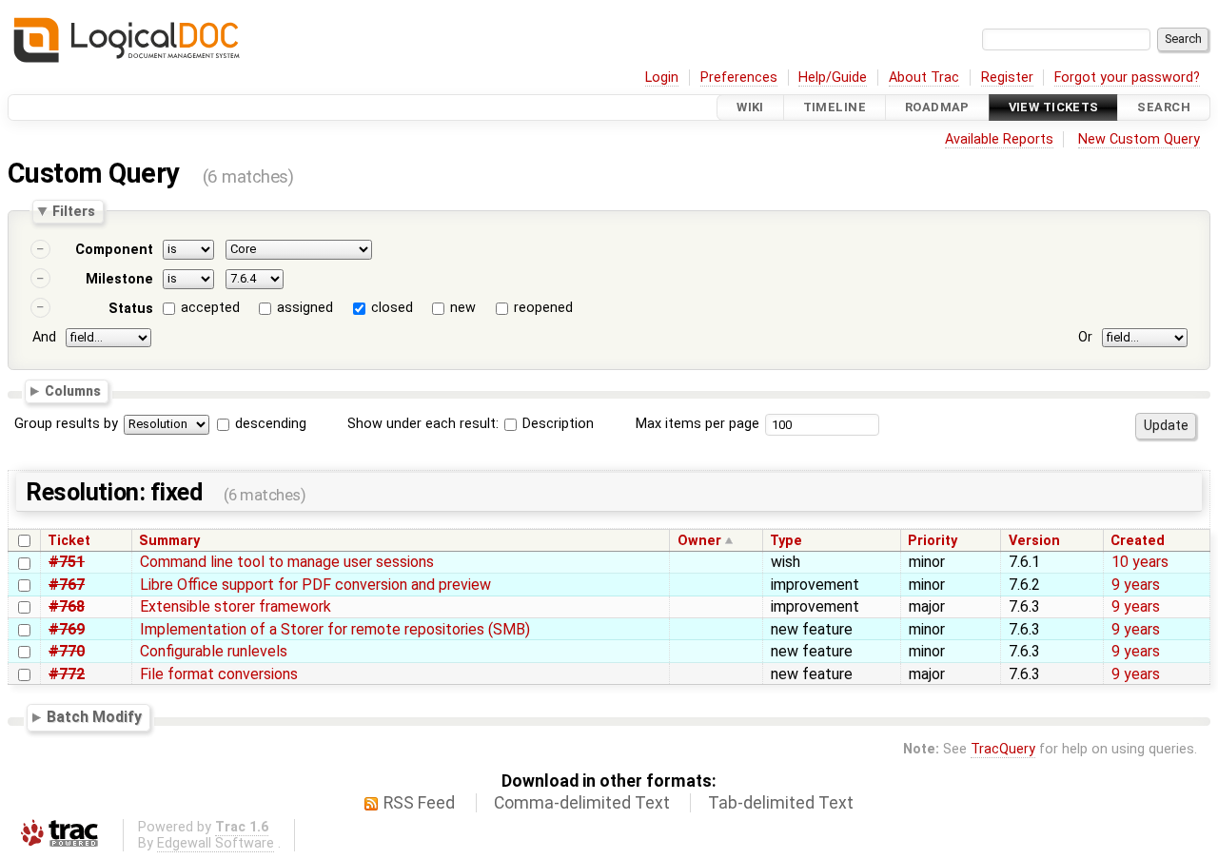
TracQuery (1003, 749)
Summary (169, 541)
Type (786, 541)
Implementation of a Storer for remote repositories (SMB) (335, 629)
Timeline (834, 107)
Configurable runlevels (213, 651)
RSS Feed (419, 802)
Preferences (738, 77)
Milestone (119, 279)
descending (270, 424)
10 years (1140, 562)
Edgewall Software (215, 843)
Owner (699, 541)
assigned (305, 308)
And (44, 337)
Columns (73, 391)
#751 (67, 562)
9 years (1135, 585)
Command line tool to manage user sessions (287, 562)
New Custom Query (1139, 139)
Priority (932, 541)
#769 (67, 629)
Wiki (750, 107)
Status (130, 309)
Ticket (69, 541)
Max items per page (697, 424)
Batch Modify (94, 717)
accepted (210, 308)
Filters (73, 211)
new (463, 308)
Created (1137, 541)
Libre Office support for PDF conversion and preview (315, 585)
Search (1163, 107)
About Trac (924, 77)
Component (114, 250)
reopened (543, 308)
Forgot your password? (1127, 77)
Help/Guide (832, 77)
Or (1085, 337)
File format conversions (219, 674)
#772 (67, 674)
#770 (67, 651)
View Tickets (1054, 107)
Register (1007, 77)
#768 (67, 606)
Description (556, 424)
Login (661, 77)
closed (392, 308)
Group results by (66, 424)
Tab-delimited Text (781, 802)
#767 (67, 585)
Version (1034, 541)
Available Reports (999, 139)
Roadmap (937, 107)
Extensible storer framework (235, 606)
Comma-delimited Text (582, 802)
